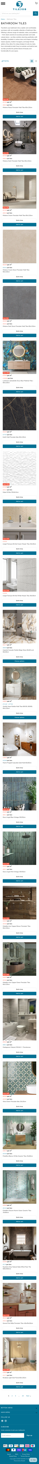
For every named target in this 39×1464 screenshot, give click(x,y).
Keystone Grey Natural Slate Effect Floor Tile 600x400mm (17, 1268)
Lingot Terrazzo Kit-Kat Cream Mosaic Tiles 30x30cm (19, 544)
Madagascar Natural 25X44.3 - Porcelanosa (16, 1047)
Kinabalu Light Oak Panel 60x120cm (14, 1378)
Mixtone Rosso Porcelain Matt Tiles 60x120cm (17, 107)
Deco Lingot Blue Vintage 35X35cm (14, 817)
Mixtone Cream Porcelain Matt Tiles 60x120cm (18, 215)
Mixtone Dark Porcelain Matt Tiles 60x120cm (17, 161)
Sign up (29, 1435)
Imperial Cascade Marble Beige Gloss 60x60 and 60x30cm (18, 651)
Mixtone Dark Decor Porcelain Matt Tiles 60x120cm (19, 326)
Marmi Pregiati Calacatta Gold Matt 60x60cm (17, 763)
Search (9, 1454)
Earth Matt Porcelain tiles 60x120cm (14, 437)
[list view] (36, 61)
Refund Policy (13, 1456)
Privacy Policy (26, 1454)
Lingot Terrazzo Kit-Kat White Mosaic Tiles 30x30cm (19, 596)
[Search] (35, 13)
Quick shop (19, 112)
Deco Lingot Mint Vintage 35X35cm (14, 872)
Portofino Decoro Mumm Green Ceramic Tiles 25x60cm (17, 1211)
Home (3, 19)
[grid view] (32, 61)
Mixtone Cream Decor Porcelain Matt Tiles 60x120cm (16, 271)
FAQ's (16, 1454)
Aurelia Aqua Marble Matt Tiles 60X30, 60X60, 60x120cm (17, 707)
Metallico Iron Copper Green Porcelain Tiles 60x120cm (16, 983)
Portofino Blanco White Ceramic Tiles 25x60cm (18, 1156)
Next (28, 1396)
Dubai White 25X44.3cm (11, 492)
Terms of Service (25, 1456)
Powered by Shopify (19, 1461)
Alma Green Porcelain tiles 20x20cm (14, 1101)
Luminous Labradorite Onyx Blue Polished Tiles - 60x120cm (18, 382)
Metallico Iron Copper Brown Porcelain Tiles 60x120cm (16, 927)
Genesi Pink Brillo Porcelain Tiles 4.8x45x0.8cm (18, 1323)
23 (23, 1396)
